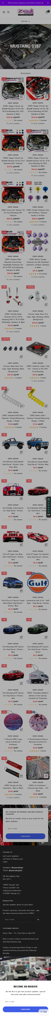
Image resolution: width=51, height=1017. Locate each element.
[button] (48, 507)
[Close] (47, 960)
